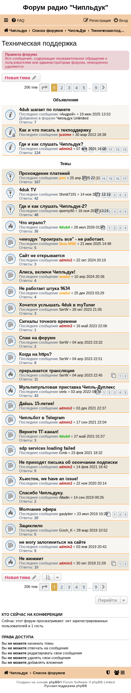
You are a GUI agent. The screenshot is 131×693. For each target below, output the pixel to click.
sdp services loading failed (47, 448)
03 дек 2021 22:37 (91, 408)
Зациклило (31, 525)
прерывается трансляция (47, 370)
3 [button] (69, 88)
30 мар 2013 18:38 (90, 135)
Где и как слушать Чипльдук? (51, 144)
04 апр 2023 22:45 (87, 375)
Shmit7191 (67, 194)
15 (110, 179)
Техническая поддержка (39, 43)
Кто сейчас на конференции (32, 614)
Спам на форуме (37, 337)
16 (117, 179)
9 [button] (96, 88)
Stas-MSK (67, 244)
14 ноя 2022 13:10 (95, 194)
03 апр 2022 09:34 (86, 392)
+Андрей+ (67, 114)
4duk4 (64, 227)
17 (124, 179)
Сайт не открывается (42, 255)
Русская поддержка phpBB (65, 686)
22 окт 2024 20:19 (91, 260)
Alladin (64, 497)
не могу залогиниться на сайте (52, 542)
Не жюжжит (31, 558)
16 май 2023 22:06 (91, 326)
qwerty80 (66, 211)
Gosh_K (66, 530)
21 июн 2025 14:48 (95, 244)
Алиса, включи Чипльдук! (47, 272)
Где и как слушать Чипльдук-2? (53, 206)
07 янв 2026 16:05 (91, 149)
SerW (63, 309)
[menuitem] (18, 20)
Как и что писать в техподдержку (55, 130)
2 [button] (61, 88)
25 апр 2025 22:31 (85, 178)
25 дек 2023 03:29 (89, 293)
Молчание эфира (37, 509)
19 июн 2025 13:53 (95, 114)
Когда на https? (35, 354)
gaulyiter (66, 514)
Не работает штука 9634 (44, 288)
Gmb (63, 453)
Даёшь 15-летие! (36, 403)
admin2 (65, 149)
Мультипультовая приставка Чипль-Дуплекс (67, 387)
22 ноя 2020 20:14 (91, 483)
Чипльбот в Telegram (42, 417)
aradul (64, 277)
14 (103, 179)
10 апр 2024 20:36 (89, 277)
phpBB (54, 682)
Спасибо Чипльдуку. (41, 492)
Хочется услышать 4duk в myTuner (57, 304)
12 (117, 149)
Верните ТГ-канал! (38, 431)
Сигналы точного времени (48, 321)
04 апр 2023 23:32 (87, 342)
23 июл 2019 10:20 (92, 514)
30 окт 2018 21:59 (91, 563)
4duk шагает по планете (44, 109)
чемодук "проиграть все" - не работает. (61, 239)
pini (62, 178)
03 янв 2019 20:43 (91, 547)
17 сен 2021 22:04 (91, 422)
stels (63, 392)
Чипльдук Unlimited (72, 118)
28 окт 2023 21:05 (87, 309)
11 (110, 149)
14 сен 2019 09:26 (89, 497)
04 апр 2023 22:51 (87, 359)
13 (124, 149)
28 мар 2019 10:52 (92, 530)
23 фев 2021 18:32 (86, 453)
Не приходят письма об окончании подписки (68, 462)
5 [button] (84, 88)
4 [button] (76, 88)
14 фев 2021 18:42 (91, 467)
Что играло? (32, 222)
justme (65, 135)
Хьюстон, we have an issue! (48, 478)
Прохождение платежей (44, 173)
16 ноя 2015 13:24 (93, 211)
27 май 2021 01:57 (89, 436)
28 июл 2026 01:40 (89, 227)
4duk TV (27, 189)
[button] (44, 88)
